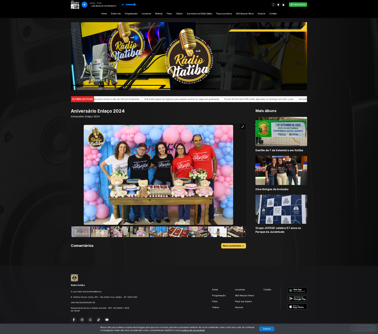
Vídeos (179, 13)
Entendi (267, 328)
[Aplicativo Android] (278, 5)
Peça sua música (224, 13)
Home (104, 13)
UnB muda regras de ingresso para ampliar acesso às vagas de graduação (124, 99)
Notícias (159, 13)
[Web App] (273, 5)
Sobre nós (116, 13)
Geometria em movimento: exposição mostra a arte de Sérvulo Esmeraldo (278, 99)
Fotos (169, 13)
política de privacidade (193, 330)
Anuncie (261, 13)
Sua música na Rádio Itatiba (199, 13)
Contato (273, 13)
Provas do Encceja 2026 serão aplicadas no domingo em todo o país (201, 99)
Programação (131, 13)
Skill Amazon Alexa (245, 13)
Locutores (146, 13)
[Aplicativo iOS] (283, 5)
